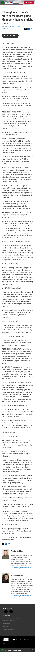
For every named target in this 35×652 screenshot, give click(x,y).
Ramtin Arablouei (12, 27)
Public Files (6, 626)
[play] (3, 650)
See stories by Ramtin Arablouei (21, 568)
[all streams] (32, 650)
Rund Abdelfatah (17, 575)
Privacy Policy (6, 623)
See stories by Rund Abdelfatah (21, 596)
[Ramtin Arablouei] (5, 554)
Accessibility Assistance (9, 629)
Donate (29, 2)
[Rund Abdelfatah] (5, 578)
